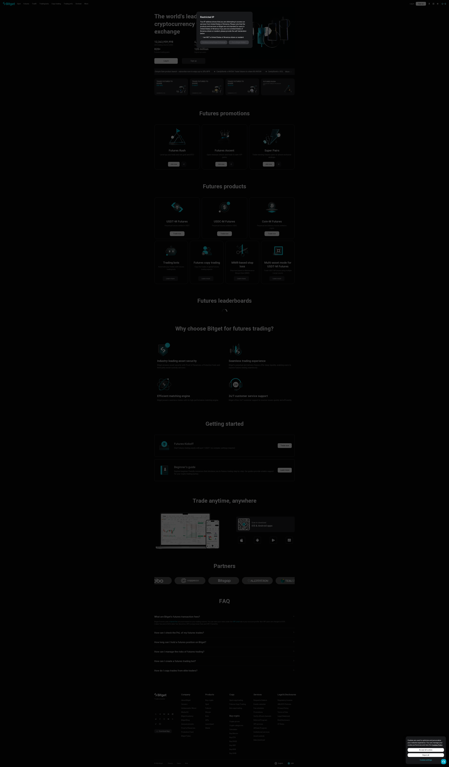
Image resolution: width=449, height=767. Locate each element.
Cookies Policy (437, 745)
